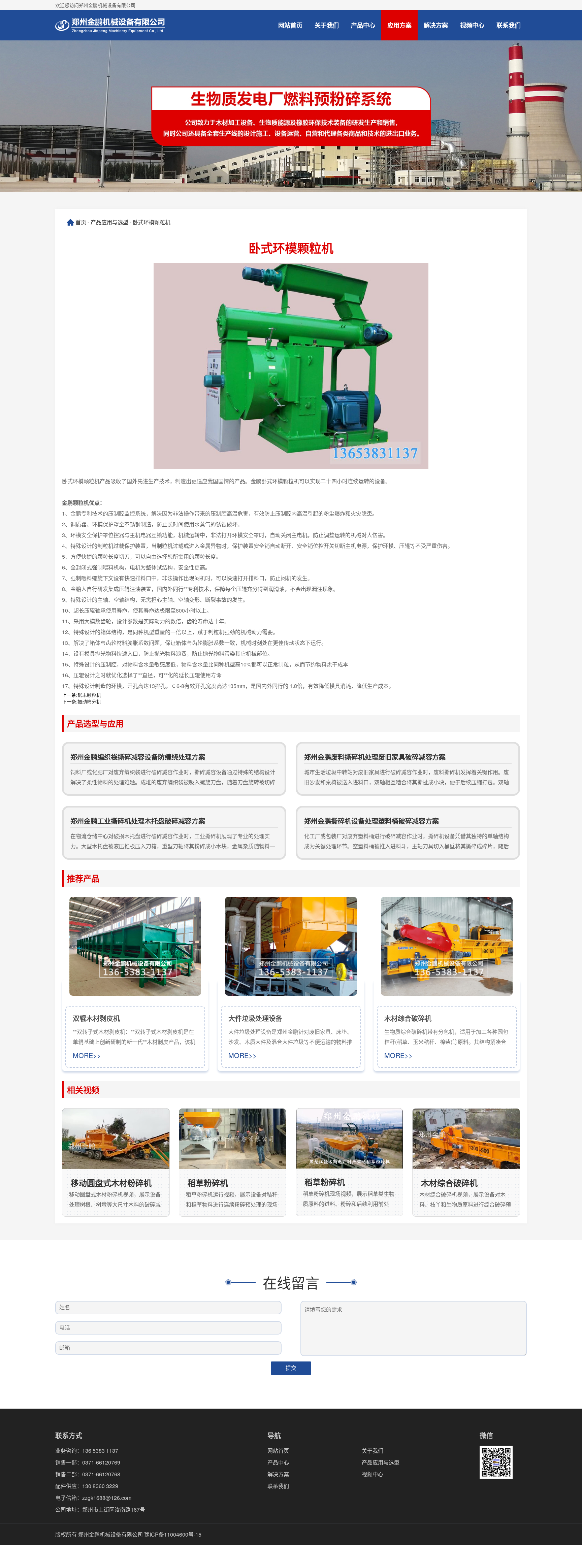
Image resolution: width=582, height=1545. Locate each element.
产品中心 (363, 25)
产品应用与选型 (109, 222)
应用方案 (399, 25)
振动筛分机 (89, 701)
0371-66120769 (101, 1462)
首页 (80, 222)
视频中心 (472, 25)
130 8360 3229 (100, 1486)
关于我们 (327, 25)
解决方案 (436, 25)
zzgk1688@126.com (106, 1498)
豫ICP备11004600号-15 (172, 1534)
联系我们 (508, 25)
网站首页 (290, 25)
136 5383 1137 (100, 1450)
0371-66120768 (101, 1474)
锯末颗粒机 (89, 694)
